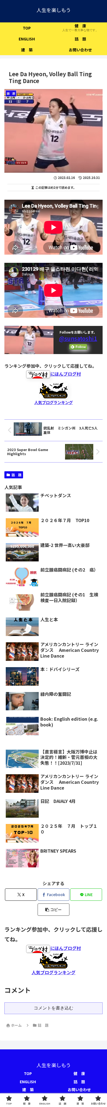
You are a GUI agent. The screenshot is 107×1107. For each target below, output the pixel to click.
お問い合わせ (79, 1089)
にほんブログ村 (65, 373)
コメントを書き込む (53, 1008)
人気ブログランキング (53, 402)
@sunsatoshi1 (78, 338)
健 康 (79, 1073)
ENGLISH (28, 1081)
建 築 (28, 1089)
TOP (28, 1073)
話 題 (16, 474)
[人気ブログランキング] (53, 390)
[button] (53, 909)
